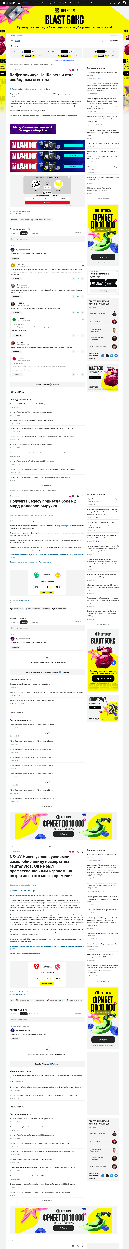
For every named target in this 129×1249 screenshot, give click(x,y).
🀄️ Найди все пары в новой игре (22, 531)
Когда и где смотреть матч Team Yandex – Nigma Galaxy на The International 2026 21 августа (42, 480)
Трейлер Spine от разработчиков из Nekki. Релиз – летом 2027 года (102, 586)
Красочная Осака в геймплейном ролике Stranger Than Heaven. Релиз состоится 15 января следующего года (102, 522)
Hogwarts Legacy (63, 536)
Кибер (11, 64)
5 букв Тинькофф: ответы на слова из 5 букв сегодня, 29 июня (32, 792)
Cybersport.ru (20, 1005)
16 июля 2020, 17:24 (23, 316)
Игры (15, 501)
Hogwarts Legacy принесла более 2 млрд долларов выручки (40, 501)
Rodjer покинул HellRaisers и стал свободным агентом (38, 64)
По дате (13, 244)
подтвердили (28, 558)
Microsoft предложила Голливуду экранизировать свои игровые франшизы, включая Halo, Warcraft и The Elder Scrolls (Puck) (102, 573)
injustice (21, 369)
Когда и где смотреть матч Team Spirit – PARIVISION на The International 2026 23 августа (41, 439)
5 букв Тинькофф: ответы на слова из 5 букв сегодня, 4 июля (31, 784)
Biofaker (20, 353)
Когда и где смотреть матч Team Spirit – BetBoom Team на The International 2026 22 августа (42, 464)
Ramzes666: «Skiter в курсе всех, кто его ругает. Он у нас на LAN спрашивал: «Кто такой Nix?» (43, 1106)
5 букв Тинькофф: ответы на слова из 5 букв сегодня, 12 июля (32, 735)
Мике (78, 950)
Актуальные (33, 244)
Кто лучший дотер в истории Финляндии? (100, 302)
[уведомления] (114, 2)
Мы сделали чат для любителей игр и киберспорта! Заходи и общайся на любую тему (43, 116)
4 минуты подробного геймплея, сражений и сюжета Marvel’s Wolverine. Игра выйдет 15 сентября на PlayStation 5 (103, 559)
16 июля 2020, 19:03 (24, 371)
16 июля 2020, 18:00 (24, 331)
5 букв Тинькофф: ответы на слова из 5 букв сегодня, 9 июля (31, 752)
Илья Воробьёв (24, 611)
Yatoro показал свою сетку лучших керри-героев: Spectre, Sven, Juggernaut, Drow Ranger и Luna (102, 118)
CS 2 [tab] (11, 41)
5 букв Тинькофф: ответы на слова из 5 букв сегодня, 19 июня (32, 809)
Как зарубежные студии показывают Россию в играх (30, 573)
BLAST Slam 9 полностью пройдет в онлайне (103, 143)
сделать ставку (47, 603)
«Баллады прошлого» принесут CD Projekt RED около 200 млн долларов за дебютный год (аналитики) (103, 598)
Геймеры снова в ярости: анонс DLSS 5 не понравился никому (32, 711)
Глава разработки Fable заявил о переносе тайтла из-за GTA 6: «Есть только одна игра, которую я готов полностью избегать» (103, 611)
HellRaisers (13, 89)
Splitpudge (21, 329)
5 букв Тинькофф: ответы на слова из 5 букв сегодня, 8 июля (31, 760)
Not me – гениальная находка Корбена (25, 964)
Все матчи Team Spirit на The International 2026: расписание (31, 423)
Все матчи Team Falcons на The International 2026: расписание (32, 472)
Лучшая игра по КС (23, 260)
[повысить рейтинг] (73, 289)
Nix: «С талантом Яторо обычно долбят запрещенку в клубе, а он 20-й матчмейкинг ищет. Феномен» (46, 1098)
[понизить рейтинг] (82, 289)
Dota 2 (16, 64)
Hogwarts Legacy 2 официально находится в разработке (30, 695)
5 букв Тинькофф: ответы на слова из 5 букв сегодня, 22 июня (32, 801)
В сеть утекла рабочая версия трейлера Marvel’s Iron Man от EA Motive (101, 547)
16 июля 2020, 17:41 (23, 298)
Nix (65, 906)
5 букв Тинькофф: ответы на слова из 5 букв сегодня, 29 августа (103, 510)
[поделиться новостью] (83, 70)
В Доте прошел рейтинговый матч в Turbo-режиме (102, 74)
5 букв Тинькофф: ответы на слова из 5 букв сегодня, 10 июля (32, 743)
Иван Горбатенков (24, 222)
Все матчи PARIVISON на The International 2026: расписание (31, 415)
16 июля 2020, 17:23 (23, 277)
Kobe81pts (20, 275)
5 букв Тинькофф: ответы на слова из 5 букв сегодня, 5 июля (31, 776)
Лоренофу (13, 952)
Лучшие (24, 244)
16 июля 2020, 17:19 (23, 355)
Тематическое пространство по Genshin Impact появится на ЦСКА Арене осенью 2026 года (101, 624)
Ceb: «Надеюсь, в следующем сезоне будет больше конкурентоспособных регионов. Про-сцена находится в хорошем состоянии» (102, 979)
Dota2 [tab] (17, 41)
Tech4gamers (20, 613)
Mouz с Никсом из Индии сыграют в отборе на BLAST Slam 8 (103, 178)
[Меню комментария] (82, 276)
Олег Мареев (22, 296)
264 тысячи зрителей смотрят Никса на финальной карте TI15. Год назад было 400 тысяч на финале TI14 (46, 1087)
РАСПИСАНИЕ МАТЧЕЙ (16, 35)
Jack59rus (20, 314)
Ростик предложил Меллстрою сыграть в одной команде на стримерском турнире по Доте (103, 132)
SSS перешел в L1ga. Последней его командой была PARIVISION (100, 189)
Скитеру (72, 950)
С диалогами (77, 243)
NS (18, 906)
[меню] (19, 2)
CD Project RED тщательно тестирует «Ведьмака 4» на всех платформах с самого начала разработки (103, 535)
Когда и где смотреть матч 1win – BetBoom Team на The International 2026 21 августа (40, 488)
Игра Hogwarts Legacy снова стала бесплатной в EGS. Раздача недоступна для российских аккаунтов (46, 703)
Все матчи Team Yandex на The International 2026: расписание (32, 431)
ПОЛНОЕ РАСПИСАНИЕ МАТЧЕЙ (64, 60)
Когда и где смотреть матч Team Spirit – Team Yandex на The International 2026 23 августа (42, 447)
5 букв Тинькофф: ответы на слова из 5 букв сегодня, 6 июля (31, 768)
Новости (21, 64)
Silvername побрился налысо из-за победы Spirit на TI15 (102, 168)
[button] (82, 276)
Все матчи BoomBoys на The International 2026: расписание (31, 455)
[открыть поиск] (110, 2)
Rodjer (20, 94)
